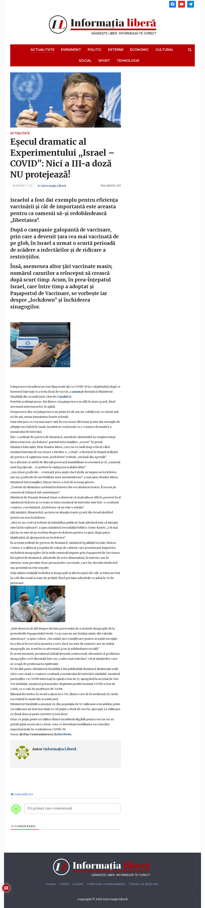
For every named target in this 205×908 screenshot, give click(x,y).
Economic (139, 50)
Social (85, 61)
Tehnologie (128, 61)
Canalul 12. (64, 396)
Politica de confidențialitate (106, 884)
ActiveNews (62, 734)
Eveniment (71, 50)
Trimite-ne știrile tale (143, 884)
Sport (104, 61)
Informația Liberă (53, 186)
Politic (94, 50)
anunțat (78, 391)
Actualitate (42, 50)
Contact (77, 884)
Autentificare (23, 794)
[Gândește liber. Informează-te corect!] (102, 867)
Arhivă (64, 884)
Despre (51, 884)
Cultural (165, 50)
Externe (116, 50)
